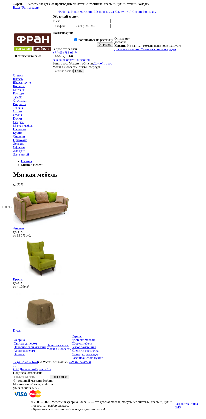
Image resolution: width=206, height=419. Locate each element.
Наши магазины (82, 11)
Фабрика (64, 11)
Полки (17, 118)
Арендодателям (24, 350)
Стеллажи (20, 100)
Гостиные (19, 129)
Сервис (137, 11)
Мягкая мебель (23, 125)
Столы (17, 111)
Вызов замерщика (84, 347)
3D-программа (104, 11)
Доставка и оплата (127, 49)
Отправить (105, 44)
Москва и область (59, 349)
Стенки (18, 75)
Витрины (19, 104)
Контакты (150, 11)
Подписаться (59, 376)
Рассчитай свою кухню (87, 358)
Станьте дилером (25, 343)
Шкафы (18, 79)
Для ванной (21, 154)
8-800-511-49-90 (80, 362)
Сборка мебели (82, 343)
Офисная (19, 147)
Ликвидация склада (85, 354)
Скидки (18, 122)
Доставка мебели (83, 340)
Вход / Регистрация (26, 7)
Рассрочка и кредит (163, 49)
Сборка (145, 49)
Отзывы (19, 354)
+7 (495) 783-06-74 (65, 52)
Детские (18, 143)
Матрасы (19, 89)
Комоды (18, 93)
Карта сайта (43, 369)
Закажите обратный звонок (71, 59)
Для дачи (19, 151)
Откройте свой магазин (30, 347)
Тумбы (17, 97)
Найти (78, 70)
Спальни (19, 136)
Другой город (102, 63)
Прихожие (20, 140)
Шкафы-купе (22, 82)
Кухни (17, 133)
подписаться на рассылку (95, 40)
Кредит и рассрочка (85, 350)
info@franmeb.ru (24, 369)
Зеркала (18, 107)
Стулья (17, 115)
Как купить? (123, 11)
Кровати (19, 86)
